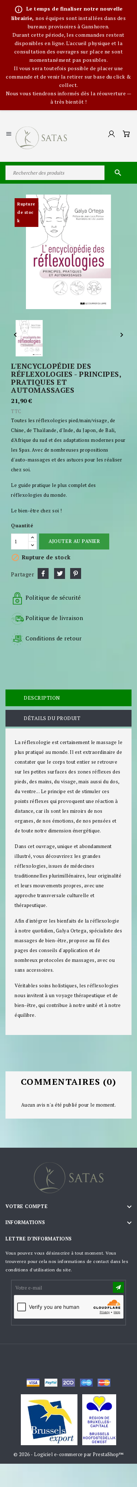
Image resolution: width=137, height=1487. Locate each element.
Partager (43, 573)
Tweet (59, 573)
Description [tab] (42, 697)
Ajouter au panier (74, 541)
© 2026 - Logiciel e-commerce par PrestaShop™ (69, 1454)
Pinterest (75, 573)
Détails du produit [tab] (52, 718)
